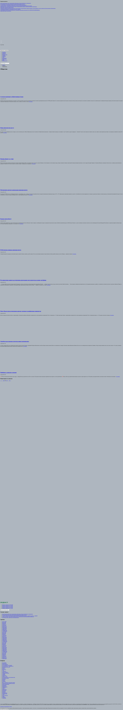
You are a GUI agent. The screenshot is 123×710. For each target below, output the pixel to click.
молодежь (4, 681)
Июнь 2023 (4, 654)
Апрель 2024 (4, 645)
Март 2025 (4, 636)
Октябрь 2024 (4, 640)
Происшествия (4, 54)
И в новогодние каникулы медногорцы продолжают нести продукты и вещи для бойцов (23, 280)
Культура (3, 53)
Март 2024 (4, 646)
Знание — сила (4, 676)
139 (9, 380)
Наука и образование (5, 684)
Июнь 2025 (4, 633)
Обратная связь (4, 686)
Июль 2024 (4, 643)
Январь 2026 (4, 627)
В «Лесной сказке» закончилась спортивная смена (10, 617)
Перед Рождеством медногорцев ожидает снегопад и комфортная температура (20, 311)
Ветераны (4, 667)
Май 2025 (3, 634)
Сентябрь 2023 (4, 651)
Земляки (3, 674)
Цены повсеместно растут (7, 127)
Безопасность (4, 663)
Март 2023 (4, 656)
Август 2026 (4, 621)
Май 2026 (3, 624)
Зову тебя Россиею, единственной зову (8, 677)
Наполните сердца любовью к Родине (8, 683)
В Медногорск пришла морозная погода (10, 250)
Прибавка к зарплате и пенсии (8, 372)
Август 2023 (4, 652)
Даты (3, 670)
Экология (3, 697)
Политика (4, 52)
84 (3, 380)
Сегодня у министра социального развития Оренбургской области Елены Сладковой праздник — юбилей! (19, 615)
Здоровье (3, 55)
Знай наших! (4, 675)
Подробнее (31, 101)
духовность (4, 671)
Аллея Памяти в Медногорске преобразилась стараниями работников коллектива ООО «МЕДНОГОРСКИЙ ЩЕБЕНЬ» (20, 10)
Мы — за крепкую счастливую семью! (8, 682)
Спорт (3, 57)
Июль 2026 (4, 622)
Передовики (4, 690)
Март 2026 (4, 625)
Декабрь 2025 (4, 628)
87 (6, 380)
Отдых (3, 688)
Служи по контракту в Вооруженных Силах (11, 96)
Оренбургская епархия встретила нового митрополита (14, 341)
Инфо (3, 59)
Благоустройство (5, 664)
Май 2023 (3, 655)
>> (10, 380)
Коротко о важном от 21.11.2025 (7, 605)
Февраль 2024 (4, 647)
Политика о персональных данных (6, 706)
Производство (4, 692)
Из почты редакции (5, 678)
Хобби (3, 696)
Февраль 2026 (4, 626)
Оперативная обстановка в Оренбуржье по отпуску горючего (10, 9)
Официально (4, 689)
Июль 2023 (4, 653)
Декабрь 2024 (4, 638)
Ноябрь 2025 (4, 629)
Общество (4, 56)
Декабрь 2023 (4, 649)
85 (4, 380)
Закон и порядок (5, 672)
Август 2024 (4, 642)
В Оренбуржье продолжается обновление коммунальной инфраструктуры (12, 4)
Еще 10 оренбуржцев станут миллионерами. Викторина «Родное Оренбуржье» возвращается (15, 3)
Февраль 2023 (4, 657)
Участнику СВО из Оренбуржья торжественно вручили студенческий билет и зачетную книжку (16, 5)
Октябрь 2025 (4, 630)
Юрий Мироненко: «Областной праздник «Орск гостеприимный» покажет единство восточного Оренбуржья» (18, 6)
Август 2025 (4, 631)
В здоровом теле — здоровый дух (7, 666)
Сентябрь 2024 (4, 641)
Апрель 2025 (4, 635)
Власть (3, 668)
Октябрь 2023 (4, 650)
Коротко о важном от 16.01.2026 (7, 604)
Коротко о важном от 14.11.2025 (7, 607)
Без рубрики (4, 662)
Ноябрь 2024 (4, 639)
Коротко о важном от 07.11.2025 (7, 608)
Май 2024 (3, 644)
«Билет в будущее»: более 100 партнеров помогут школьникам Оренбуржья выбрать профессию (18, 616)
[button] (61, 41)
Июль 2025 (4, 632)
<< (0, 380)
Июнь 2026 (4, 623)
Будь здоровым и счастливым (7, 665)
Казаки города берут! (5, 218)
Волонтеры (4, 669)
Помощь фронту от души (6, 159)
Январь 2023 (4, 658)
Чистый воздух (4, 60)
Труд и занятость (5, 695)
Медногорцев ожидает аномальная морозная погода (13, 190)
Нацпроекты (4, 58)
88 (7, 380)
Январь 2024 (4, 648)
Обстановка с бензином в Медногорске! (7, 7)
